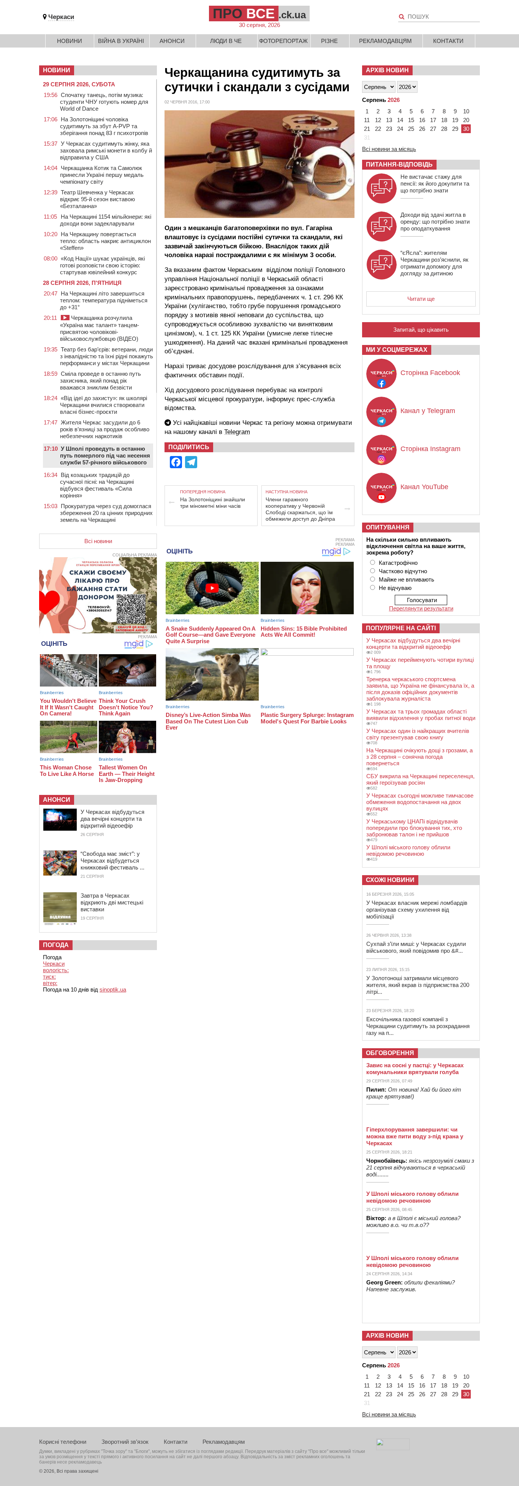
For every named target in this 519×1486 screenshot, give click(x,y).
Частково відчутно (403, 571)
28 (444, 129)
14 (400, 120)
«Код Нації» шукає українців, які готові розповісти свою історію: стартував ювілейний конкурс (102, 265)
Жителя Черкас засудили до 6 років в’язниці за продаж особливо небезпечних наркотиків (104, 429)
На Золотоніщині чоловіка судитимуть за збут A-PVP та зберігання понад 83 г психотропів (104, 126)
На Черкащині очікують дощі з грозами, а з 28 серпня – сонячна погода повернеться (419, 756)
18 (444, 120)
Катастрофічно (398, 562)
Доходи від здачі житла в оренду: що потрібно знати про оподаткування (435, 221)
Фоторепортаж (283, 41)
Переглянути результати (421, 608)
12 (378, 120)
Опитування (388, 527)
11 (367, 120)
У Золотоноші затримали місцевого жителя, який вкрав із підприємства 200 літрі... (417, 985)
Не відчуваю (395, 588)
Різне (329, 41)
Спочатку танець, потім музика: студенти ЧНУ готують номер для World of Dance (104, 102)
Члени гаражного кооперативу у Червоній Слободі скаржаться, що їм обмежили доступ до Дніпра (300, 509)
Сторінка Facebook (430, 373)
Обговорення (390, 1053)
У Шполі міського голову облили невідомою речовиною (408, 850)
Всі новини (98, 541)
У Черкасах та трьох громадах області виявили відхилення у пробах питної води (420, 714)
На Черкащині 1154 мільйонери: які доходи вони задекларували (105, 220)
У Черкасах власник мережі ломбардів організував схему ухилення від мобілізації (416, 910)
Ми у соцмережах (396, 349)
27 (433, 129)
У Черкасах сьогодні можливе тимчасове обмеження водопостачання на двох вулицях (419, 802)
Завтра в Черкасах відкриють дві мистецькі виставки (112, 902)
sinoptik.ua (113, 989)
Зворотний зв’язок (125, 1441)
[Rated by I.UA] (393, 1448)
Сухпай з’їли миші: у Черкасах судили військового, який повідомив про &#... (416, 947)
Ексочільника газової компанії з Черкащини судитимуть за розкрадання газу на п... (418, 1026)
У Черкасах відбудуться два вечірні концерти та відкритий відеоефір (112, 819)
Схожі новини (390, 880)
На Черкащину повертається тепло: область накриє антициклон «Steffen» (105, 241)
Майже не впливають (406, 579)
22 (378, 129)
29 (455, 129)
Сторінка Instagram (430, 449)
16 (422, 120)
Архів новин (387, 70)
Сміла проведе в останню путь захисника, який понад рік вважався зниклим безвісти (100, 380)
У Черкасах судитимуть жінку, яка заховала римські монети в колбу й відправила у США (106, 150)
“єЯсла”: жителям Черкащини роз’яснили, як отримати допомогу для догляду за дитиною (434, 263)
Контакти (448, 41)
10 (466, 111)
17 (433, 120)
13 (389, 120)
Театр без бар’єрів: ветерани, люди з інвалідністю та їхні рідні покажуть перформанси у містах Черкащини (106, 356)
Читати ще (421, 299)
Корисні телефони (62, 1441)
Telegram (237, 431)
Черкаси (61, 17)
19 (455, 120)
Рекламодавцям (385, 41)
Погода (56, 945)
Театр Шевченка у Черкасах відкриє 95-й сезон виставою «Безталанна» (97, 199)
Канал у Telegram (427, 411)
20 (466, 120)
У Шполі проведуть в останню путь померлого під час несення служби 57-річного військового (105, 455)
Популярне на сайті (401, 628)
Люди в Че (226, 41)
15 (411, 120)
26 (422, 129)
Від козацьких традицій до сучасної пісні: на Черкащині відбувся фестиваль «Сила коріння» (97, 485)
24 (400, 129)
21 (367, 129)
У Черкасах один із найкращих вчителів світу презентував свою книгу (417, 734)
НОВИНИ (56, 70)
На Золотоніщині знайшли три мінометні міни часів (212, 502)
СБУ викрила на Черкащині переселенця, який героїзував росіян (420, 779)
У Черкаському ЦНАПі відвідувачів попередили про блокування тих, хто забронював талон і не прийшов (414, 828)
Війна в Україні (121, 41)
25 (411, 129)
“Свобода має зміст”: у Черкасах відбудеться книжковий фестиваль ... (112, 860)
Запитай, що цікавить (421, 329)
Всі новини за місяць (389, 149)
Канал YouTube (424, 487)
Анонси (172, 41)
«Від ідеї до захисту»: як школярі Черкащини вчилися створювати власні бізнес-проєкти (103, 405)
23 (389, 129)
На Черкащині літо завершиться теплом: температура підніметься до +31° (103, 300)
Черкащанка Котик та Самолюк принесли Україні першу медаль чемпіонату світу (102, 175)
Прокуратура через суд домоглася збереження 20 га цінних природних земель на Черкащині (106, 513)
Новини (69, 41)
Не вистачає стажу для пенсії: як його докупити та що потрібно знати (434, 183)
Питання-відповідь (399, 164)
